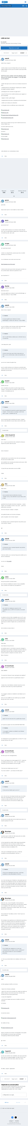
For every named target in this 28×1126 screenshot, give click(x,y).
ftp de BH (9, 561)
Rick (6, 484)
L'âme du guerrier (10, 435)
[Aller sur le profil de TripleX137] (2, 1052)
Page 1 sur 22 (15, 52)
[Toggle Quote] (3, 315)
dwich (6, 220)
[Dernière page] (26, 53)
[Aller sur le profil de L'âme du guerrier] (2, 435)
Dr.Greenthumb (9, 666)
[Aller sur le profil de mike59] (2, 59)
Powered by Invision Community (14, 1123)
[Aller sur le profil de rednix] (2, 577)
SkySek (7, 286)
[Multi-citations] (2, 156)
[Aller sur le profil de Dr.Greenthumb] (2, 666)
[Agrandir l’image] (5, 110)
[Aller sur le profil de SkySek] (2, 287)
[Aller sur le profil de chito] (2, 639)
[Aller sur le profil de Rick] (2, 484)
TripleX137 (8, 1051)
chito (6, 638)
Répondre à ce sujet (14, 48)
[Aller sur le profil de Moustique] (2, 832)
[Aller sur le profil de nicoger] (2, 244)
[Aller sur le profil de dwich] (2, 221)
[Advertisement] (14, 22)
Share (7, 1102)
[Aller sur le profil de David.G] (2, 381)
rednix (7, 577)
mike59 (4, 42)
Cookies (17, 1120)
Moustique (8, 831)
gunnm (7, 200)
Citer (6, 156)
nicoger (7, 243)
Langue (11, 1120)
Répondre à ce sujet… (9, 1094)
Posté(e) (10, 60)
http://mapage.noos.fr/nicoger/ (8, 264)
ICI (22, 77)
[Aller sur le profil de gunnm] (2, 201)
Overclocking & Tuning (16, 43)
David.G (7, 381)
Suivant (22, 52)
